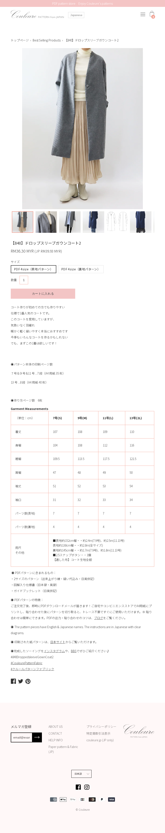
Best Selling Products (47, 40)
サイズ (15, 262)
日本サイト (57, 642)
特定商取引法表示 (98, 733)
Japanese (76, 15)
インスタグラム (54, 651)
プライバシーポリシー (101, 726)
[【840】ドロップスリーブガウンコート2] (22, 222)
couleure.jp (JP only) (100, 740)
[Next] (154, 128)
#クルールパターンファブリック (32, 669)
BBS (73, 651)
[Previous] (10, 128)
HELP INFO (56, 740)
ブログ (98, 618)
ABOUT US (56, 726)
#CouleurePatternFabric (26, 663)
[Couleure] (37, 14)
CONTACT (55, 733)
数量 (14, 280)
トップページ (20, 40)
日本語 (78, 773)
